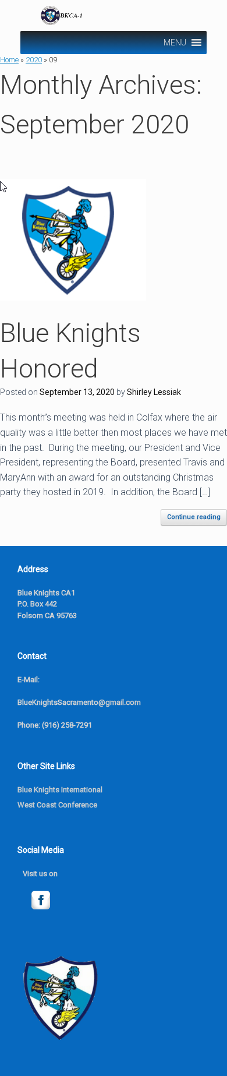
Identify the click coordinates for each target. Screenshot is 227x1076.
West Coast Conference (57, 804)
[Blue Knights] (115, 15)
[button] (175, 42)
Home (9, 59)
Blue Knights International (59, 789)
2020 (34, 59)
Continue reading (194, 517)
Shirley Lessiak (154, 392)
